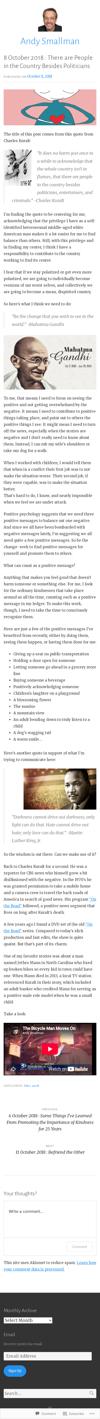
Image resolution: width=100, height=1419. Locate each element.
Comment (79, 1247)
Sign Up (14, 1371)
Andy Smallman (50, 41)
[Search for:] (50, 1393)
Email (9, 1334)
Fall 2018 (31, 1085)
